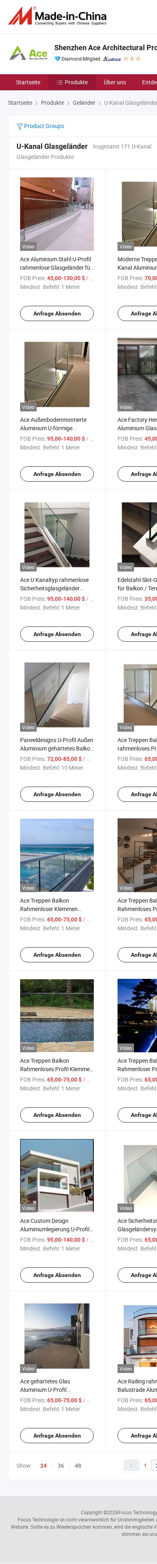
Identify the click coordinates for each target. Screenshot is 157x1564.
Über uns (115, 82)
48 (78, 1465)
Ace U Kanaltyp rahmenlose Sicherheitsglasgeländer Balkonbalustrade (54, 588)
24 (43, 1465)
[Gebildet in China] (58, 15)
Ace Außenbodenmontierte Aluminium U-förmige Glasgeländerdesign (53, 428)
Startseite (28, 82)
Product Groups (43, 126)
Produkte (76, 82)
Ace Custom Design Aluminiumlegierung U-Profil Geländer (54, 1229)
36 (61, 1465)
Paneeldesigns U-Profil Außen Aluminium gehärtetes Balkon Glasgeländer (56, 748)
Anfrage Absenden (57, 313)
